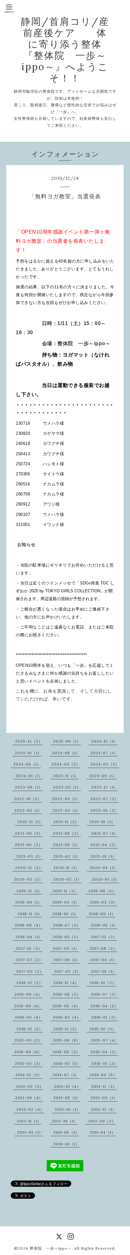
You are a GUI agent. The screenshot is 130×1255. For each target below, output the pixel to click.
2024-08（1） (66, 752)
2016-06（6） (28, 1005)
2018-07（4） (66, 925)
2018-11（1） (29, 913)
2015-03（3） (29, 1063)
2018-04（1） (28, 936)
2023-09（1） (103, 775)
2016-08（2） (66, 994)
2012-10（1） (65, 1121)
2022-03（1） (28, 810)
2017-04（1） (103, 959)
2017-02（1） (67, 971)
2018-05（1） (104, 925)
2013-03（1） (104, 1097)
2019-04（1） (65, 902)
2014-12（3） (28, 1074)
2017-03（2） (30, 971)
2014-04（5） (103, 1074)
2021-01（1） (103, 856)
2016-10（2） (102, 982)
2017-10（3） (29, 948)
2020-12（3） (29, 867)
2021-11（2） (66, 821)
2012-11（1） (29, 1121)
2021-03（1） (29, 856)
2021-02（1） (66, 856)
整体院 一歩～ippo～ (51, 1248)
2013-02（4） (30, 1109)
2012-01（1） (30, 1132)
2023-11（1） (66, 775)
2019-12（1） (29, 890)
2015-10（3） (102, 1028)
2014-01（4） (67, 1086)
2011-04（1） (102, 1132)
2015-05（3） (66, 1051)
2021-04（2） (104, 844)
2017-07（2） (29, 959)
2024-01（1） (29, 775)
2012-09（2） (102, 1121)
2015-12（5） (29, 1028)
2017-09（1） (66, 948)
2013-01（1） (67, 1109)
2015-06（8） (28, 1051)
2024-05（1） (27, 764)
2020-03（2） (28, 879)
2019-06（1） (28, 902)
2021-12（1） (30, 821)
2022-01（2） (104, 810)
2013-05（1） (66, 1097)
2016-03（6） (29, 1017)
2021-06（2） (29, 844)
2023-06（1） (29, 787)
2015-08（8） (66, 1040)
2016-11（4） (66, 982)
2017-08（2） (103, 948)
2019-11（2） (65, 890)
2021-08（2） (67, 833)
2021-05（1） (66, 844)
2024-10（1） (28, 752)
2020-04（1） (104, 867)
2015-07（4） (104, 1040)
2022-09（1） (66, 798)
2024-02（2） (105, 764)
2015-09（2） (28, 1040)
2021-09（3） (29, 833)
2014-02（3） (30, 1086)
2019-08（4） (102, 890)
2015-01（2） (104, 1063)
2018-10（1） (65, 913)
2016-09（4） (28, 994)
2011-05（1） (66, 1132)
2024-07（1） (104, 752)
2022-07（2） (104, 798)
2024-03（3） (65, 764)
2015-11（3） (66, 1028)
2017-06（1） (66, 959)
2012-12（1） (103, 1109)
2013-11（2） (104, 1086)
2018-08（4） (29, 925)
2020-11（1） (66, 867)
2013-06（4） (29, 1097)
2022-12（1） (104, 787)
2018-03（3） (66, 936)
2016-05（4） (66, 1005)
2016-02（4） (67, 1017)
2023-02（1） (67, 787)
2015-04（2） (104, 1051)
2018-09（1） (102, 913)
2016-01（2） (104, 1017)
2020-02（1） (67, 879)
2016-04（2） (104, 1005)
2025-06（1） (67, 741)
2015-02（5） (67, 1063)
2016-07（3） (104, 994)
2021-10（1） (102, 821)
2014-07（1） (65, 1074)
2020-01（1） (105, 879)
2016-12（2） (29, 982)
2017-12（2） (104, 936)
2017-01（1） (103, 971)
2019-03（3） (103, 902)
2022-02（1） (66, 810)
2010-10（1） (66, 1144)
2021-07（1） (104, 833)
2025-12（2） (29, 741)
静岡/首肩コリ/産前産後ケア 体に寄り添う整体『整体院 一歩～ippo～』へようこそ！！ (65, 49)
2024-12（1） (104, 741)
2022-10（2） (28, 798)
